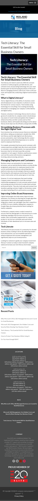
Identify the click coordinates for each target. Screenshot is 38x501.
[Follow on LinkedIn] (17, 461)
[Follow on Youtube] (20, 461)
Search (34, 247)
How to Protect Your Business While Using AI (15, 336)
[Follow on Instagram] (24, 461)
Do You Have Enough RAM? (10, 339)
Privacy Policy (19, 496)
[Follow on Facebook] (13, 461)
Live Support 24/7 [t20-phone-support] (19, 11)
